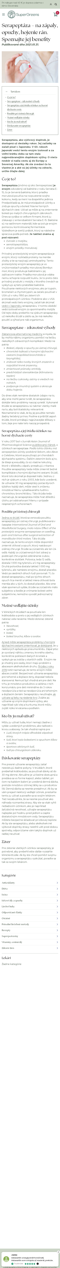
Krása (4, 894)
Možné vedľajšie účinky (18, 117)
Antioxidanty (8, 882)
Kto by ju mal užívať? (17, 121)
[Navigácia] (3, 14)
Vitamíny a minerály (12, 942)
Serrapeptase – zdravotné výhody (23, 101)
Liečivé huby (8, 906)
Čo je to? (11, 97)
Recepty (6, 930)
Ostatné (6, 918)
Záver (10, 129)
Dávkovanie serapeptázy (19, 125)
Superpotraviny (10, 936)
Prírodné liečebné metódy (15, 924)
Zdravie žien (8, 948)
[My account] (50, 4)
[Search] (55, 4)
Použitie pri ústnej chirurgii (20, 113)
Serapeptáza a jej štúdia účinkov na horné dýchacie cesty (27, 107)
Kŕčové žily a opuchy (12, 900)
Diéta (4, 888)
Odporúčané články (12, 912)
